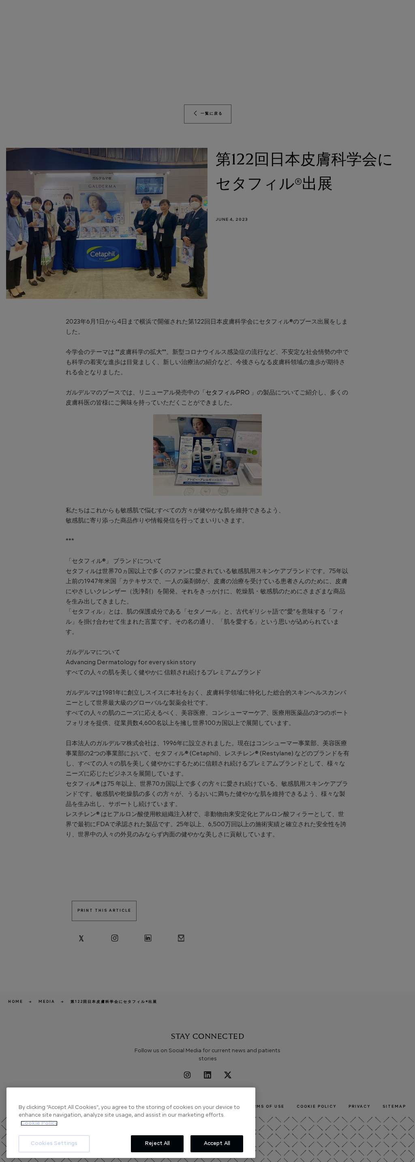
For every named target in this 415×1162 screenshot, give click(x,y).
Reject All (157, 1143)
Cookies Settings (54, 1143)
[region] (130, 1122)
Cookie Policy (39, 1123)
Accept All (217, 1143)
